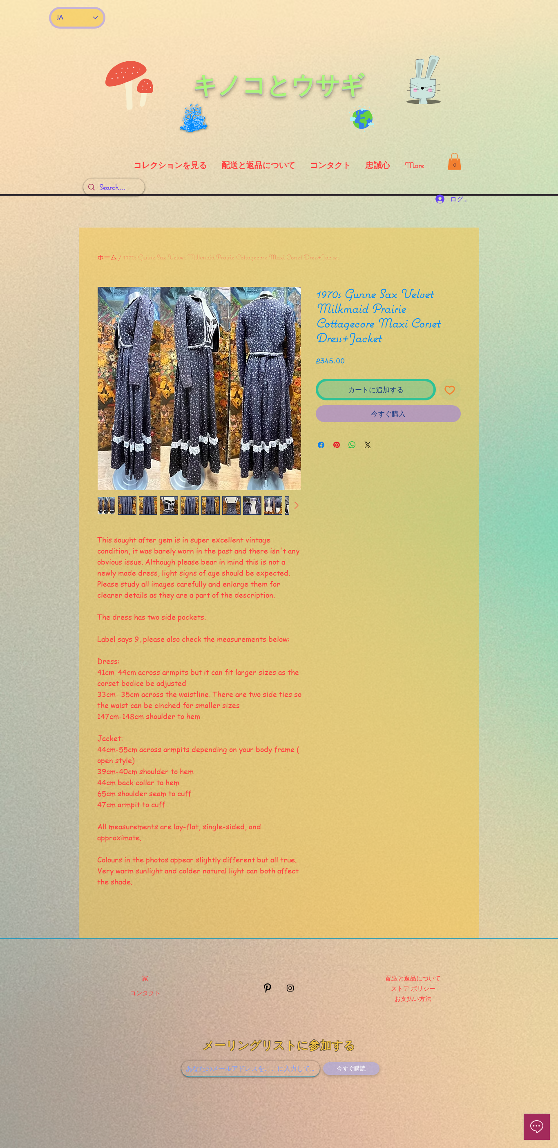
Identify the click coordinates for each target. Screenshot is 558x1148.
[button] (454, 161)
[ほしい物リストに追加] (450, 390)
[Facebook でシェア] (321, 445)
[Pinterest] (267, 988)
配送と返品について (413, 978)
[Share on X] (368, 445)
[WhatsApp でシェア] (352, 445)
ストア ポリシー (413, 988)
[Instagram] (290, 988)
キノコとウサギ (279, 84)
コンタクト (145, 993)
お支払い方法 (413, 998)
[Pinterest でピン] (336, 445)
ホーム (107, 257)
